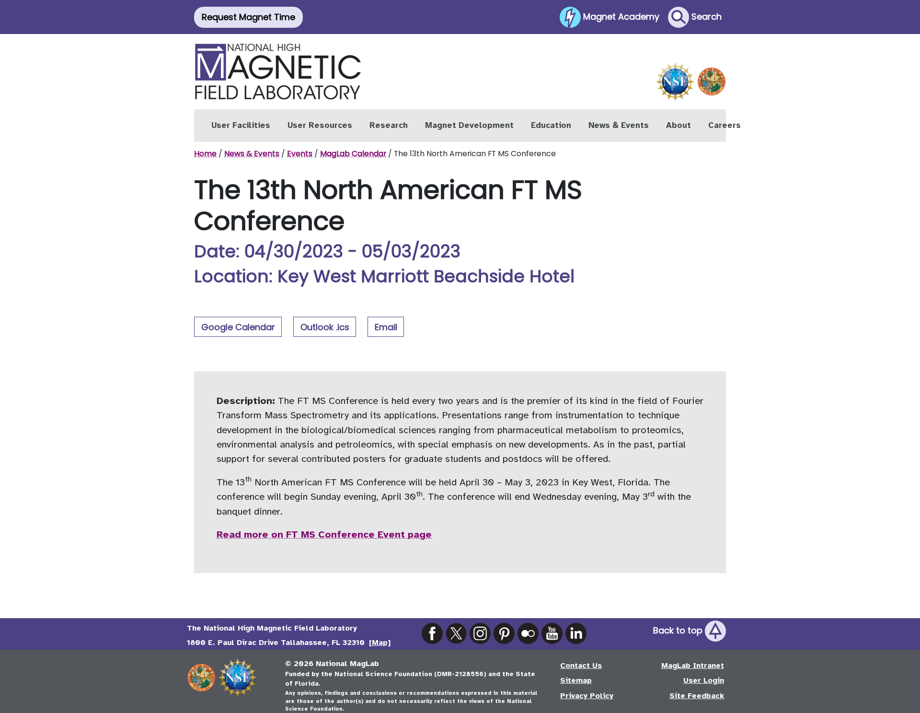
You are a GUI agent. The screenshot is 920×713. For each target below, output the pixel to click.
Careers (724, 125)
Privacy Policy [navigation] (586, 696)
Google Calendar (238, 327)
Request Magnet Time (248, 17)
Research (388, 125)
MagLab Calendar (353, 153)
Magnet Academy (620, 16)
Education (551, 125)
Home (205, 153)
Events (299, 153)
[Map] (380, 642)
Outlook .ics (324, 327)
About (678, 125)
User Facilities (240, 125)
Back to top (679, 630)
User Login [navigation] (703, 680)
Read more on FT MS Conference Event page (324, 534)
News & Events (618, 125)
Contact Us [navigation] (581, 665)
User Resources (320, 125)
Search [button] (705, 16)
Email (386, 327)
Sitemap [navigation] (576, 680)
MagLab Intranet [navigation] (692, 665)
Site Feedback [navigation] (696, 696)
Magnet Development (469, 125)
